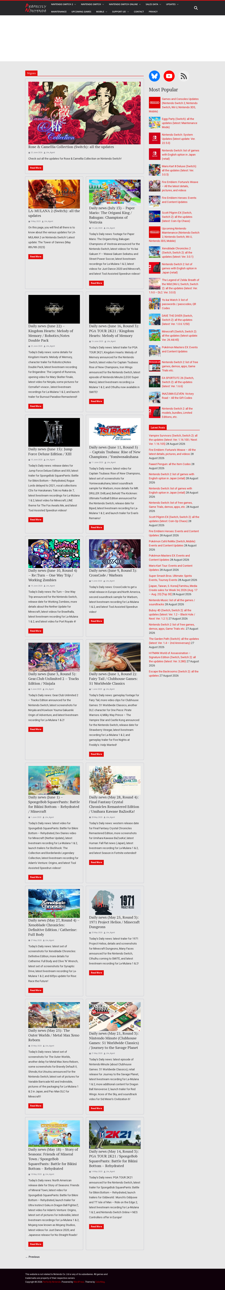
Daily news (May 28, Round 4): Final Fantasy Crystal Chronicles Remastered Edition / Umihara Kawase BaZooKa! (114, 804)
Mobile (100, 11)
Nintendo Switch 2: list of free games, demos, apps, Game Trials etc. (180, 366)
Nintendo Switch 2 (62, 4)
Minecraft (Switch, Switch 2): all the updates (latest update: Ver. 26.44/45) (180, 335)
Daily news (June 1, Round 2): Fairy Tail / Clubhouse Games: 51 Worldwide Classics (113, 678)
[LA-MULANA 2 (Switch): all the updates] (54, 194)
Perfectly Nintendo (52, 1282)
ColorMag (100, 1282)
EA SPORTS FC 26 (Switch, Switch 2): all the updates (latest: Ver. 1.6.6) (178, 382)
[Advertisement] (112, 38)
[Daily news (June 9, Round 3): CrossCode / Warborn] (115, 553)
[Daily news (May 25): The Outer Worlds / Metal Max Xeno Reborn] (54, 1015)
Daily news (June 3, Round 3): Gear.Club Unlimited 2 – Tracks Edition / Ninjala (53, 678)
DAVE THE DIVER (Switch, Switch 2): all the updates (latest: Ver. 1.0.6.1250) (177, 320)
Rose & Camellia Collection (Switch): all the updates (71, 146)
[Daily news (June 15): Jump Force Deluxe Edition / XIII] (54, 432)
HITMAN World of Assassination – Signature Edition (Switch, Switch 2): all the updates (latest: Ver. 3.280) (172, 657)
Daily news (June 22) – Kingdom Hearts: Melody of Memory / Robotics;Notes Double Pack (50, 333)
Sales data (152, 4)
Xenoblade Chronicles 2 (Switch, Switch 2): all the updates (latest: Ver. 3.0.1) (177, 252)
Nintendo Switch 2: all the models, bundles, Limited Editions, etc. (177, 412)
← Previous (32, 1256)
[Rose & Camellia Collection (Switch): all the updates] (84, 113)
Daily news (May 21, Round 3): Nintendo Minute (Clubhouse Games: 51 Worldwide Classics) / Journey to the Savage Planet (114, 1040)
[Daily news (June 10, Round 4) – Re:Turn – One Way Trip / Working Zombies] (54, 553)
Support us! (119, 11)
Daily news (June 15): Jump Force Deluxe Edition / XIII (50, 451)
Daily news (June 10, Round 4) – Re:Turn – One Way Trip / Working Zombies (52, 575)
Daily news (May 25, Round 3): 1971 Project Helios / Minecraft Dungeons (114, 922)
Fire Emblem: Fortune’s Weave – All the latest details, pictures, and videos (180, 186)
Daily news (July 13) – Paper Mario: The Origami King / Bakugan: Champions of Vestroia (112, 215)
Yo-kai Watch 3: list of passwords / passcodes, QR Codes (179, 304)
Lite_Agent (50, 152)
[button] (74, 4)
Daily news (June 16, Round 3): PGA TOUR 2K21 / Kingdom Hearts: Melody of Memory (114, 330)
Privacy (153, 11)
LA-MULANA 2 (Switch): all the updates (54, 213)
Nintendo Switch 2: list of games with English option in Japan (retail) (179, 268)
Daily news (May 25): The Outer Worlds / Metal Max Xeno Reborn (53, 1035)
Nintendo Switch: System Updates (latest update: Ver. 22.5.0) (178, 139)
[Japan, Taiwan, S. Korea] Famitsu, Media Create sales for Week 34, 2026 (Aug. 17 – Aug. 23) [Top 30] (173, 590)
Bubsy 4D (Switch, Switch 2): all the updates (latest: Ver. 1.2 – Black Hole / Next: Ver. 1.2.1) (172, 614)
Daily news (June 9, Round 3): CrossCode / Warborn (113, 573)
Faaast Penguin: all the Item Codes (170, 464)
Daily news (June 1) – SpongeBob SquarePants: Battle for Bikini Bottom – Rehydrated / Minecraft (54, 804)
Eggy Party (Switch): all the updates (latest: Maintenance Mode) (179, 123)
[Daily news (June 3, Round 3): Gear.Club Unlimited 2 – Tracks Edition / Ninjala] (54, 657)
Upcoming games (81, 11)
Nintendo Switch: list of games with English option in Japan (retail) (180, 154)
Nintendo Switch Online (123, 4)
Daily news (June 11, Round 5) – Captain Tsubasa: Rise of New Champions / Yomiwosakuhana (114, 452)
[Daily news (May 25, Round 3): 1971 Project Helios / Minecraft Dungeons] (115, 902)
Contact (139, 11)
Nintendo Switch (91, 4)
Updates (171, 4)
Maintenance (59, 11)
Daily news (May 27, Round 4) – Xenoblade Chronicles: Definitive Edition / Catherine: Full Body (53, 927)
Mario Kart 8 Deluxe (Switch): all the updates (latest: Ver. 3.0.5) (179, 170)
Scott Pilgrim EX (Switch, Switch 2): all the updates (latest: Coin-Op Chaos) (177, 217)
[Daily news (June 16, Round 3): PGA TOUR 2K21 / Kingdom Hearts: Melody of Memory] (115, 309)
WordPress (79, 1282)
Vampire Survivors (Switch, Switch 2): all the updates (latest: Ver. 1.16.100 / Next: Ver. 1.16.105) (173, 439)
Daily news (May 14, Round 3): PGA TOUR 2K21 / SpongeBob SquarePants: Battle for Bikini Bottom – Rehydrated (114, 1158)
